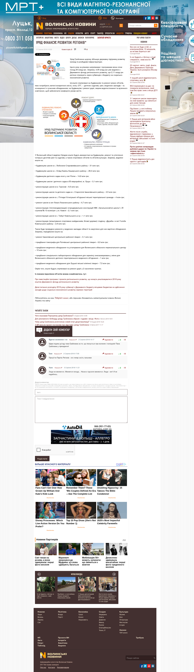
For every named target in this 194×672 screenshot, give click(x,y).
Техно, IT (102, 630)
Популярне (89, 37)
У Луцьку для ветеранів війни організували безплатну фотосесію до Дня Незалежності (142, 122)
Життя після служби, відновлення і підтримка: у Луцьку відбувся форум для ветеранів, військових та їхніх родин (142, 136)
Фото (56, 37)
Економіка (58, 33)
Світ (39, 622)
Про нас (43, 667)
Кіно (121, 617)
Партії (60, 617)
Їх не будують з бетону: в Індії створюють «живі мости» (143, 58)
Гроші (81, 614)
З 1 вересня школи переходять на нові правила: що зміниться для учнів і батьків (143, 100)
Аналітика (49, 37)
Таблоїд (100, 33)
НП (65, 33)
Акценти (62, 645)
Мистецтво (123, 622)
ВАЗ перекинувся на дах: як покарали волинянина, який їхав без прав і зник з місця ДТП (143, 88)
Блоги (68, 37)
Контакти (51, 667)
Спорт (92, 33)
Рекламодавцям (63, 667)
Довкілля (102, 620)
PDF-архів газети (143, 37)
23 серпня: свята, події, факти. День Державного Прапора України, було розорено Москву (143, 67)
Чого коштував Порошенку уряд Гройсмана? (54, 315)
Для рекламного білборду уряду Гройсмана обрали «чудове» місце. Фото (67, 318)
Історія (122, 625)
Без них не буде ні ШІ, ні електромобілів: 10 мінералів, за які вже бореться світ (143, 49)
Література (123, 620)
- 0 (125, 339)
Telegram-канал (61, 298)
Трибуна (128, 33)
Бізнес (81, 617)
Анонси (81, 37)
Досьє (74, 37)
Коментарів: (67, 49)
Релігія (101, 625)
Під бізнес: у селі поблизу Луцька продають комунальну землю (143, 111)
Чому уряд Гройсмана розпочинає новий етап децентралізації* (62, 321)
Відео (62, 37)
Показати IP (73, 340)
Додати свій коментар (57, 330)
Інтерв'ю (40, 37)
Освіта (101, 617)
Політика (62, 611)
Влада (60, 614)
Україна (40, 620)
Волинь (40, 617)
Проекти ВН (110, 33)
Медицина (103, 614)
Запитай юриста (104, 37)
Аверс (154, 33)
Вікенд (101, 622)
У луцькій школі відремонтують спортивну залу (143, 78)
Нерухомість (83, 620)
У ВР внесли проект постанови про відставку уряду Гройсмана (62, 324)
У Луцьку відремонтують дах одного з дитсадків (142, 160)
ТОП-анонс (123, 632)
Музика (122, 614)
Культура (79, 33)
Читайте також (41, 310)
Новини (144, 41)
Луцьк (40, 614)
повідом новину (140, 33)
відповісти (109, 339)
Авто (87, 33)
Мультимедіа (76, 574)
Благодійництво (105, 627)
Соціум (102, 611)
